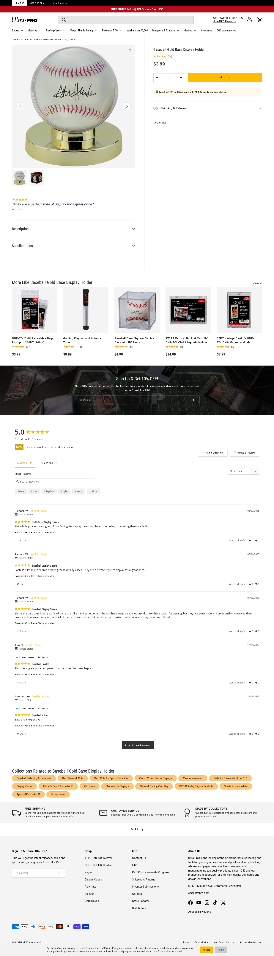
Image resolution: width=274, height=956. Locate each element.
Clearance (206, 30)
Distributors (139, 908)
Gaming (32, 30)
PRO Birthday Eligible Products (196, 786)
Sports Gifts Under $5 (28, 794)
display (49, 491)
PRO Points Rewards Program (150, 872)
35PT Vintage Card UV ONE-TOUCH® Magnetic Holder (235, 340)
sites (34, 491)
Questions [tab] (47, 463)
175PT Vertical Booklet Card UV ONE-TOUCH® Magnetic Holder (187, 340)
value (93, 491)
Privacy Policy (111, 948)
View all (257, 283)
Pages (88, 872)
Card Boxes (92, 901)
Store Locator (140, 901)
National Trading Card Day (154, 786)
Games (188, 30)
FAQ (134, 865)
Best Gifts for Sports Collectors (111, 778)
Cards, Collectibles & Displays (155, 778)
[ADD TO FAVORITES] (130, 50)
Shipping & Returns (143, 879)
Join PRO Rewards (224, 21)
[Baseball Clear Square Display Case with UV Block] (137, 310)
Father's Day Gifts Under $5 (58, 786)
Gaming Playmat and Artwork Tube (82, 340)
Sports (15, 30)
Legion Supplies (59, 3)
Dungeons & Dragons (163, 30)
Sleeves (89, 894)
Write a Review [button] (246, 452)
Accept (206, 950)
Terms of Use (92, 948)
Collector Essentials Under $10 (230, 778)
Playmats (90, 886)
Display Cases (24, 786)
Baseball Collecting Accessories (34, 778)
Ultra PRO (19, 3)
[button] (260, 19)
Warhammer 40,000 (137, 30)
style (64, 491)
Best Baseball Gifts (72, 778)
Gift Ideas (89, 786)
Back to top (137, 829)
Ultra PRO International (30, 942)
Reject (221, 950)
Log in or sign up (218, 92)
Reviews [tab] (22, 463)
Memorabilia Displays (117, 786)
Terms (186, 942)
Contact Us (139, 858)
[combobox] (126, 20)
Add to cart (225, 77)
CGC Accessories (226, 30)
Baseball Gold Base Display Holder (59, 40)
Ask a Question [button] (214, 452)
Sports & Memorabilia (236, 786)
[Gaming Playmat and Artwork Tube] (85, 310)
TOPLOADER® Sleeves (99, 858)
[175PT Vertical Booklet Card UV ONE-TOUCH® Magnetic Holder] (188, 310)
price (21, 491)
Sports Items (58, 794)
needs (79, 491)
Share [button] (22, 540)
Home (15, 40)
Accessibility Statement (251, 942)
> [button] (138, 745)
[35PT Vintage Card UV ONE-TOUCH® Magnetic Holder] (239, 310)
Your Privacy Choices (224, 942)
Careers (137, 894)
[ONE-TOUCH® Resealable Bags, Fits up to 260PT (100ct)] (34, 310)
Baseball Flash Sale (30, 40)
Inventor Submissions (145, 886)
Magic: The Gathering (81, 30)
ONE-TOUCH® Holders (99, 865)
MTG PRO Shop (37, 3)
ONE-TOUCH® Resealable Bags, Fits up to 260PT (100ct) (33, 340)
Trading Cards (53, 30)
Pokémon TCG (110, 30)
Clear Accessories (193, 778)
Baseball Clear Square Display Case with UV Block (134, 340)
